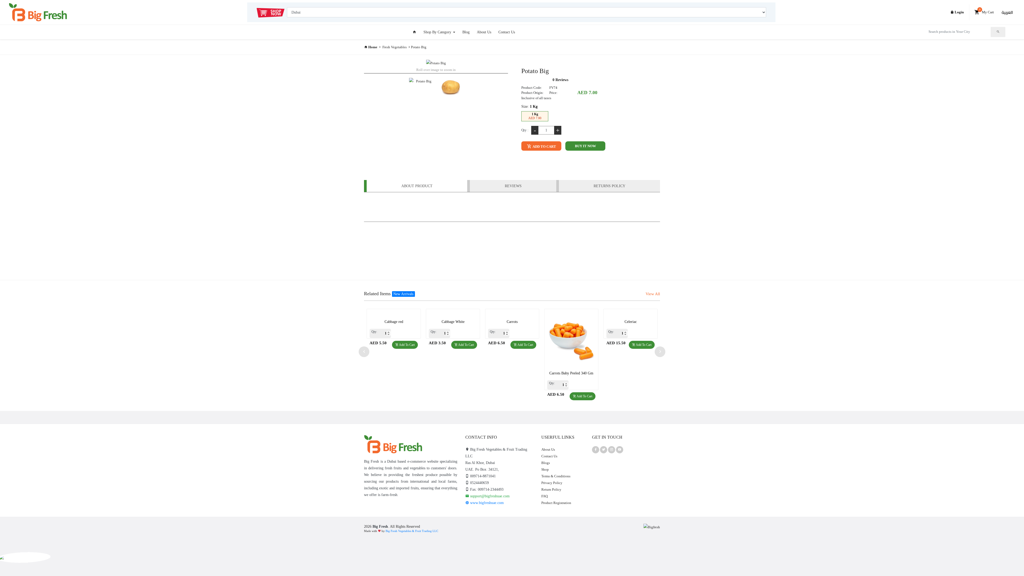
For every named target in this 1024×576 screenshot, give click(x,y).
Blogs (545, 463)
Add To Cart (544, 147)
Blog (466, 32)
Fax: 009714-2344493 (486, 489)
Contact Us (506, 32)
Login (959, 12)
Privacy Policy (551, 483)
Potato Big (418, 47)
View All (653, 294)
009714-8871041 (482, 476)
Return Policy (551, 489)
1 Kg (534, 116)
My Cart (986, 11)
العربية (1007, 12)
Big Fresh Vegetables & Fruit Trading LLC (412, 531)
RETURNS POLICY (609, 186)
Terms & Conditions (555, 476)
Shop (545, 469)
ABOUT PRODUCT (417, 186)
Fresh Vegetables (394, 47)
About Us (484, 32)
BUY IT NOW (585, 146)
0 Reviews (560, 80)
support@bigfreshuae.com (489, 496)
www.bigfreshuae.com (486, 503)
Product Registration (556, 503)
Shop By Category (437, 32)
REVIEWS (513, 186)
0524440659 (479, 483)
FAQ (544, 496)
